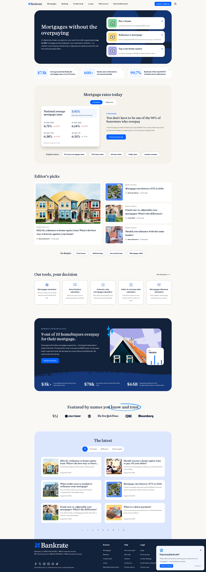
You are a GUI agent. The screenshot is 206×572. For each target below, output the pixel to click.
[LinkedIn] (48, 564)
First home (81, 253)
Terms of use (144, 567)
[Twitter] (40, 564)
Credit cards (107, 559)
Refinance (104, 449)
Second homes (116, 253)
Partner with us (129, 567)
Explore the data (50, 361)
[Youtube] (53, 564)
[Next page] (123, 530)
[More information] (75, 69)
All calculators (162, 274)
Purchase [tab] (96, 102)
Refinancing (98, 253)
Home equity (117, 449)
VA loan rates (116, 154)
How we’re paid (129, 550)
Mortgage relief (136, 253)
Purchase (93, 449)
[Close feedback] (200, 550)
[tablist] (103, 102)
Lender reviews (150, 154)
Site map (127, 554)
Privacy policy (145, 554)
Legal (142, 550)
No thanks (198, 566)
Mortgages (107, 550)
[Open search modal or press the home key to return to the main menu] (175, 4)
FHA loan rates (97, 154)
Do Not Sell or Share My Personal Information (156, 563)
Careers (127, 559)
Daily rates (133, 154)
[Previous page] (82, 530)
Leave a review (166, 566)
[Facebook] (35, 564)
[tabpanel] (103, 126)
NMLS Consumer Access (67, 551)
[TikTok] (57, 564)
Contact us (128, 563)
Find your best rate (116, 137)
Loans (105, 563)
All (85, 449)
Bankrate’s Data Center (111, 567)
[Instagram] (44, 564)
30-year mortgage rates (74, 154)
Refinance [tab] (109, 102)
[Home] (35, 4)
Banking (106, 554)
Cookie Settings (145, 559)
